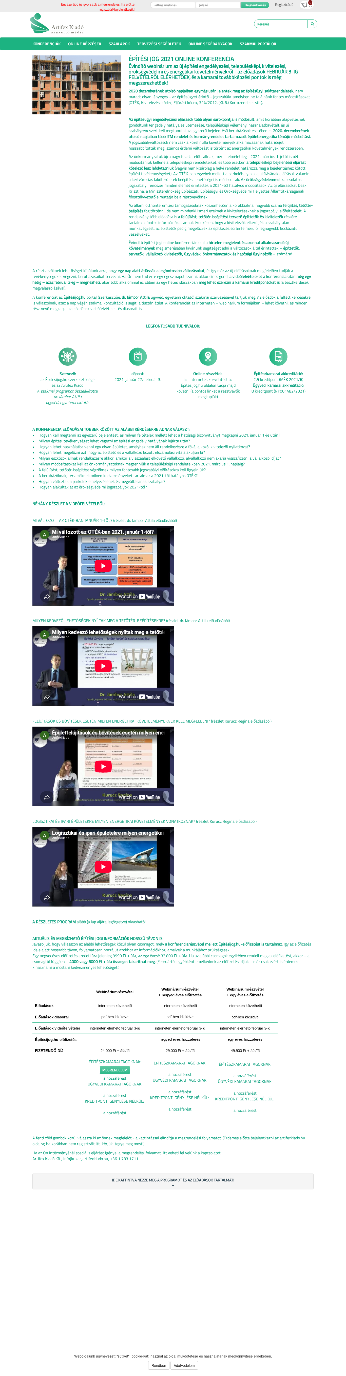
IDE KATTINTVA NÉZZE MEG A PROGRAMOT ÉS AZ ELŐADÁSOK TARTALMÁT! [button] (173, 1180)
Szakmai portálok (258, 44)
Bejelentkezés (255, 5)
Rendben (158, 1365)
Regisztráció (284, 4)
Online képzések (84, 44)
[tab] (173, 1181)
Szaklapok (119, 44)
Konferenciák (46, 44)
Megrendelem (114, 1070)
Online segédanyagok (210, 44)
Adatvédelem (184, 1365)
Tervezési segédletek (159, 44)
